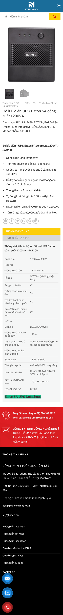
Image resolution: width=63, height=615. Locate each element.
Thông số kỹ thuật (17, 231)
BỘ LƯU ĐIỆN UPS (25, 103)
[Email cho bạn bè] (24, 221)
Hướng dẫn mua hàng (14, 526)
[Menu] (5, 6)
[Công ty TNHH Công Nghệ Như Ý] (31, 6)
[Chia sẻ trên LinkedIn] (36, 221)
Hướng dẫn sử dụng (13, 562)
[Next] (55, 54)
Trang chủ (8, 103)
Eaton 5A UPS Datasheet (23, 396)
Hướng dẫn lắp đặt (17, 238)
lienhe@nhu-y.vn (42, 498)
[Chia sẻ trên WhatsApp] (5, 221)
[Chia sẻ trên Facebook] (11, 221)
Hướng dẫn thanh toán (14, 541)
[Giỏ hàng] (58, 6)
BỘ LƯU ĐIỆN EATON (29, 122)
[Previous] (8, 54)
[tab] (31, 231)
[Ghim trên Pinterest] (30, 221)
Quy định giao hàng (13, 555)
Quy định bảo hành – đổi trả (17, 548)
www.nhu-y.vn (22, 505)
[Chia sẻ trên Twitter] (17, 221)
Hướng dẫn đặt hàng (13, 533)
